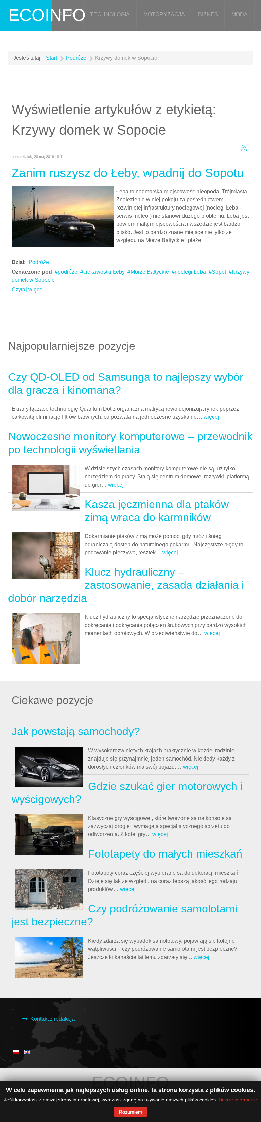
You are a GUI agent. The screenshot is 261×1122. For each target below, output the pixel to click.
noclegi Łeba (190, 272)
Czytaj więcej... (30, 289)
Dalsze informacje (238, 1099)
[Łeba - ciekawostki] (63, 216)
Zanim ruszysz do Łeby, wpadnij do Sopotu (128, 173)
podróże (67, 272)
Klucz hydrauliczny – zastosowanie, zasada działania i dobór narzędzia (126, 585)
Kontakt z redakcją (52, 1019)
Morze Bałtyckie (149, 272)
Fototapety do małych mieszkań (165, 854)
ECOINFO (47, 14)
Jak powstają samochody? (76, 731)
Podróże (39, 262)
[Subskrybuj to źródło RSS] (244, 148)
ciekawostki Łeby (104, 272)
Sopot (219, 272)
